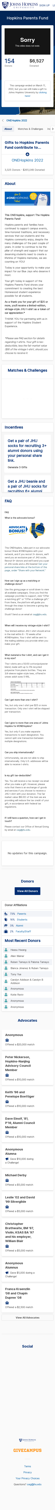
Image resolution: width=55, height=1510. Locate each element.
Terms (27, 1466)
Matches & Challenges (30, 128)
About (8, 128)
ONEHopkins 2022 (16, 120)
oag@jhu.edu (34, 1484)
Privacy (27, 1472)
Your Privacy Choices (28, 1478)
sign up (44, 5)
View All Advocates (27, 1317)
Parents (21, 913)
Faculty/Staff (23, 931)
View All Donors (27, 891)
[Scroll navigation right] (52, 129)
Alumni (19, 925)
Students (22, 919)
